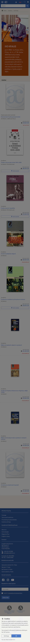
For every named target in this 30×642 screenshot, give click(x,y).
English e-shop (6, 536)
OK (16, 636)
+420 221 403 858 (8, 551)
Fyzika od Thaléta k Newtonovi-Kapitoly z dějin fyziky (14, 391)
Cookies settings (6, 522)
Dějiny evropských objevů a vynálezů (11, 345)
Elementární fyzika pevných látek (10, 117)
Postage (4, 515)
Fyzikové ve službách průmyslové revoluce (13, 299)
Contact (4, 539)
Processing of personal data (9, 519)
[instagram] (8, 579)
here (14, 639)
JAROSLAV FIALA (11, 118)
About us (4, 529)
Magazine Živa (5, 534)
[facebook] (3, 579)
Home (5, 10)
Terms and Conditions (7, 517)
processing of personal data (15, 593)
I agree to (13, 593)
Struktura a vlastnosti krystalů (10, 485)
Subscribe (6, 597)
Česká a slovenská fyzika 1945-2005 (11, 162)
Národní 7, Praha (6, 567)
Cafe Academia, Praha (7, 571)
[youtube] (12, 579)
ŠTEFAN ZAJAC (11, 164)
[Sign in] (16, 2)
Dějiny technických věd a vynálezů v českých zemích (13, 438)
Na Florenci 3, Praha (7, 569)
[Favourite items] (24, 2)
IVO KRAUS (3, 118)
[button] (20, 2)
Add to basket (16, 170)
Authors (10, 10)
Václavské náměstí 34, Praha (9, 565)
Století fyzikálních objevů (8, 253)
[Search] (27, 5)
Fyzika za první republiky (8, 208)
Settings (6, 636)
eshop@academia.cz (9, 553)
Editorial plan (5, 532)
